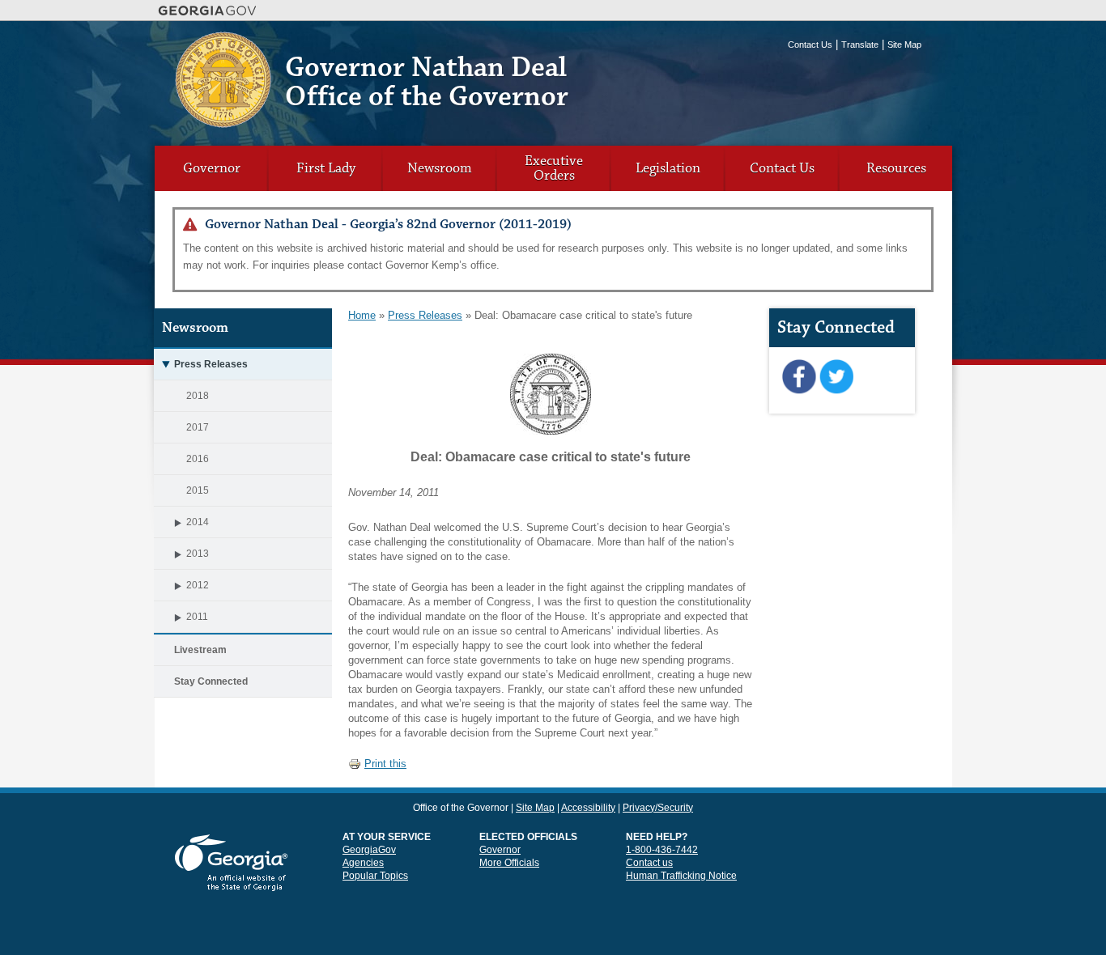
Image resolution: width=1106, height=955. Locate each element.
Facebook (798, 377)
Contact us (649, 862)
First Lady (325, 168)
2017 (197, 427)
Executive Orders (554, 168)
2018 (197, 395)
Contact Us (810, 44)
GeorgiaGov (369, 849)
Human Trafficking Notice (681, 875)
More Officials (509, 862)
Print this (385, 764)
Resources (896, 168)
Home (362, 315)
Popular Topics (375, 875)
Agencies (363, 862)
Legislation (668, 168)
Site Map (904, 44)
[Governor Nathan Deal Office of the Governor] (223, 122)
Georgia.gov (207, 10)
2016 (197, 459)
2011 (197, 616)
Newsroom (439, 168)
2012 (197, 585)
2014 (197, 522)
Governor (211, 168)
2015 (197, 490)
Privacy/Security (658, 807)
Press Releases (211, 364)
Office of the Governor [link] (460, 807)
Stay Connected (211, 681)
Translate (859, 44)
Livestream (200, 650)
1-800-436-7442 (662, 849)
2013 (197, 553)
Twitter (836, 377)
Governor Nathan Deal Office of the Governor (426, 82)
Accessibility (588, 807)
